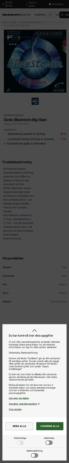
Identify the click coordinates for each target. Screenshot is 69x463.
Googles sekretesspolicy (23, 403)
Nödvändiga (20, 438)
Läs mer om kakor (19, 398)
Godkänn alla (49, 426)
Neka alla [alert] (19, 426)
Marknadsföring (35, 450)
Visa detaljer (15, 409)
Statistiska (49, 438)
